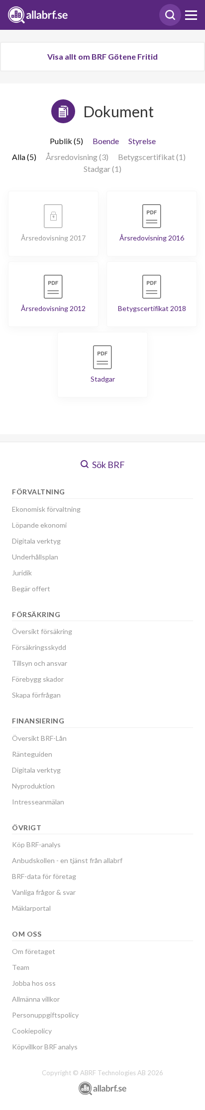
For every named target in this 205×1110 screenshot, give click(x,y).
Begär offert (31, 588)
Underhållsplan (35, 557)
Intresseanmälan (38, 801)
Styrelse (142, 141)
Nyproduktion (33, 786)
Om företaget (33, 951)
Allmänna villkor (36, 999)
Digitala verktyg (36, 541)
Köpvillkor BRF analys (45, 1046)
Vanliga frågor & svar (44, 892)
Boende (106, 141)
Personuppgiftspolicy (45, 1015)
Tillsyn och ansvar (39, 663)
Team (20, 967)
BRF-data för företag (44, 876)
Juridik (22, 572)
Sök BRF (108, 464)
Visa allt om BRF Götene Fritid (102, 56)
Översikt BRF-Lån (39, 738)
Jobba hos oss (34, 983)
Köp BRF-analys (36, 844)
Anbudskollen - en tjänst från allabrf (67, 860)
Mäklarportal (31, 908)
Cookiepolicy (32, 1031)
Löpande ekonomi (39, 525)
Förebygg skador (38, 679)
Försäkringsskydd (39, 647)
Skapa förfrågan (36, 695)
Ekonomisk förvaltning (46, 509)
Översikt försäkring (42, 631)
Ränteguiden (32, 754)
